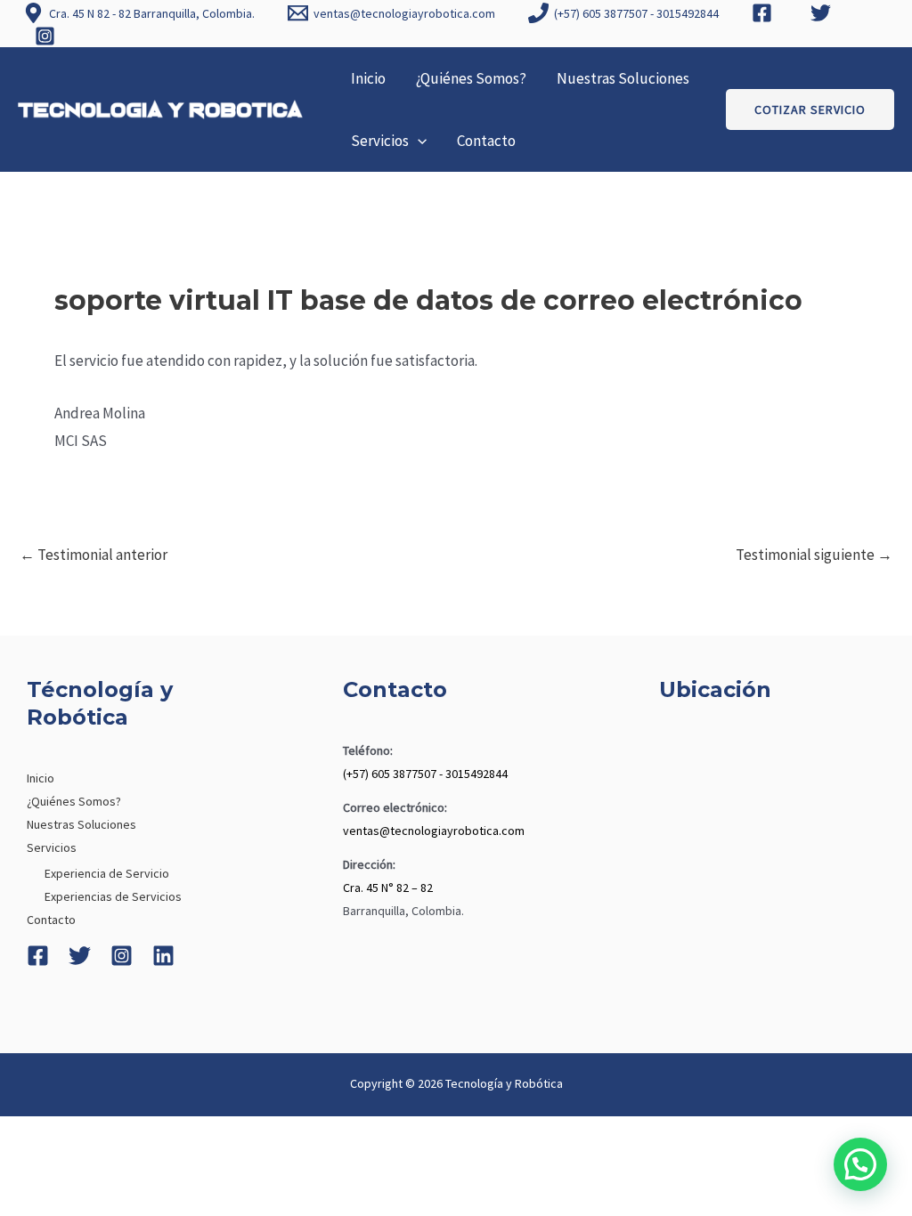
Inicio (368, 78)
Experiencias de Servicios (113, 896)
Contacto (486, 140)
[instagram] (47, 36)
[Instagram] (121, 955)
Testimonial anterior (93, 554)
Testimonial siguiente (814, 554)
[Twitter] (80, 955)
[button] (418, 140)
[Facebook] (38, 955)
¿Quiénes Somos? (471, 78)
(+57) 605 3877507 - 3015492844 (425, 774)
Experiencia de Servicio (107, 873)
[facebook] (765, 13)
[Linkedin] (163, 955)
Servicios (380, 140)
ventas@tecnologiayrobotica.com (434, 831)
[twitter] (824, 13)
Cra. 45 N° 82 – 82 (388, 888)
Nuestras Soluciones (623, 78)
